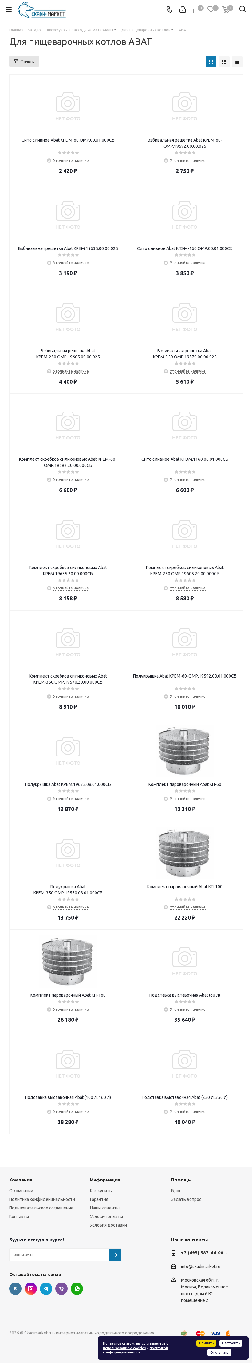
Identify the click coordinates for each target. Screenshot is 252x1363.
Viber (61, 1289)
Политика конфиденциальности (42, 1199)
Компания (20, 1179)
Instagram (31, 1289)
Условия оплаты (106, 1216)
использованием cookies (124, 1348)
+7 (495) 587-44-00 (202, 1252)
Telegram (46, 1289)
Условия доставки (108, 1225)
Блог (176, 1190)
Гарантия (99, 1199)
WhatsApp (77, 1289)
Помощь (181, 1179)
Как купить (101, 1190)
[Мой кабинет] (182, 9)
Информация (105, 1179)
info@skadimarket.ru (200, 1266)
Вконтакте (15, 1289)
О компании (21, 1190)
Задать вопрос (186, 1199)
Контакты (19, 1216)
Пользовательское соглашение (41, 1207)
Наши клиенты (105, 1207)
